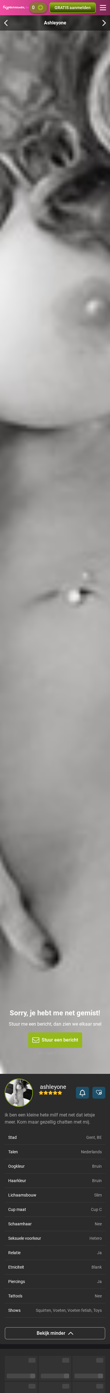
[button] (82, 1093)
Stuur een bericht (60, 1040)
